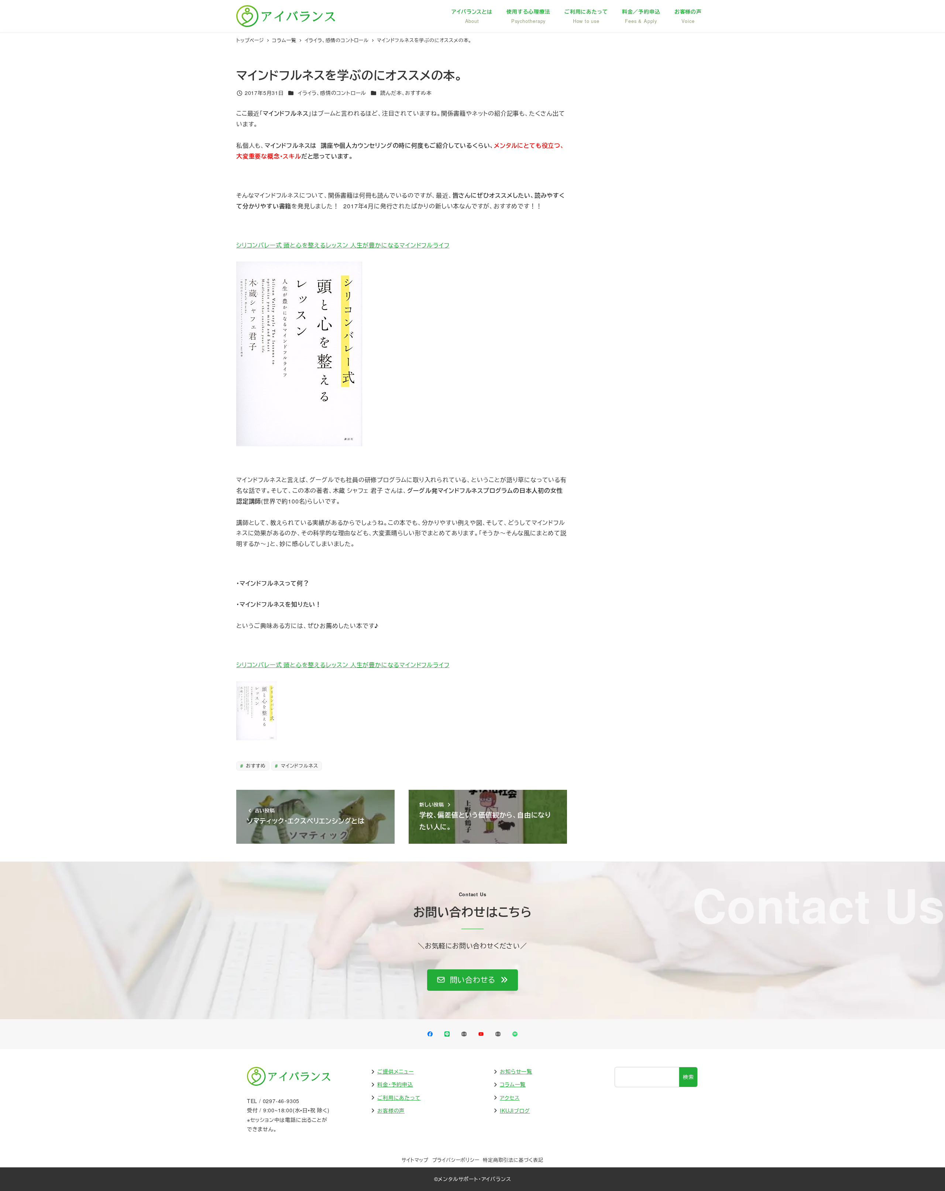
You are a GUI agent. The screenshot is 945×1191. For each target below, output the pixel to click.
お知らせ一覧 (516, 1071)
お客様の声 (391, 1110)
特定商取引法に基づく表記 (513, 1159)
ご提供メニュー (395, 1071)
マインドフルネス (298, 765)
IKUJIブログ (515, 1110)
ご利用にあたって (398, 1097)
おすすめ (254, 765)
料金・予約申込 (395, 1084)
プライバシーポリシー (456, 1159)
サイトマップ (415, 1159)
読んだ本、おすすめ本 (406, 92)
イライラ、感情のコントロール (332, 92)
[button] (472, 980)
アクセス (509, 1097)
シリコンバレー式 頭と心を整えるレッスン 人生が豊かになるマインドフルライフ (342, 245)
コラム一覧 (513, 1084)
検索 (688, 1077)
